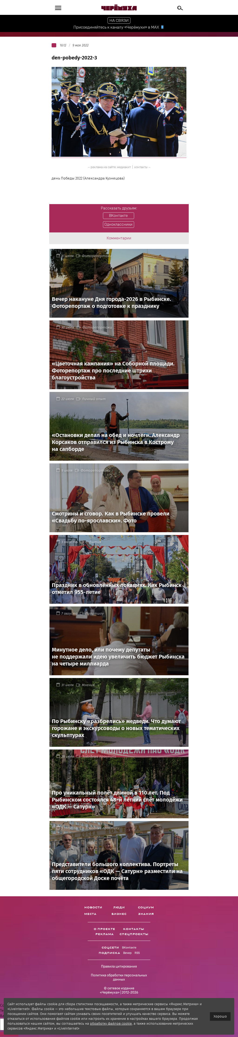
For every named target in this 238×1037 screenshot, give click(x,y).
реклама (104, 934)
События (93, 542)
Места (90, 914)
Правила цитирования (119, 967)
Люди (119, 907)
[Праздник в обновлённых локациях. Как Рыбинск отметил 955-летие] (119, 601)
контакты (141, 167)
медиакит (124, 167)
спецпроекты (133, 934)
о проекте (104, 929)
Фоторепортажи (97, 256)
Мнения (88, 685)
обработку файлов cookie (111, 1023)
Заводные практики (99, 756)
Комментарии (119, 238)
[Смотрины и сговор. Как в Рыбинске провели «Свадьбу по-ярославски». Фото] (119, 529)
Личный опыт (94, 399)
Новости (93, 907)
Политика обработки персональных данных (119, 977)
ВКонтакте (129, 947)
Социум (146, 907)
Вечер (127, 953)
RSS (137, 953)
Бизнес (118, 914)
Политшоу (95, 613)
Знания (146, 914)
